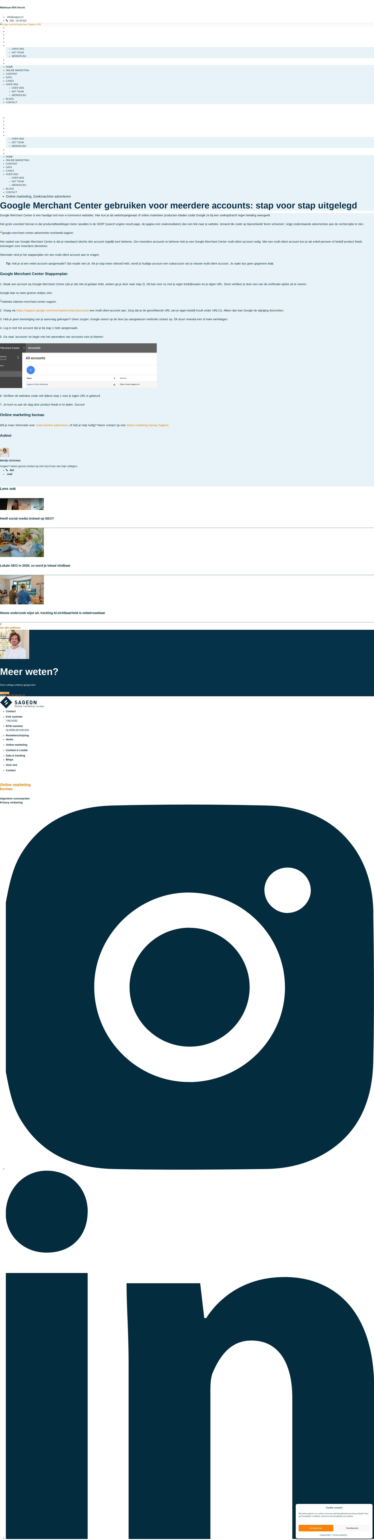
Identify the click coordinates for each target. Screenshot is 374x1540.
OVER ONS (12, 45)
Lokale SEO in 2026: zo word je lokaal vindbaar (35, 565)
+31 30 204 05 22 (16, 695)
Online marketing (15, 786)
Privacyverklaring (340, 1535)
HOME (9, 28)
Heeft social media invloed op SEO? (27, 518)
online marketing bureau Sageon (147, 425)
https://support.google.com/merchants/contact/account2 (52, 310)
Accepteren (316, 1528)
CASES (10, 42)
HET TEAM (18, 52)
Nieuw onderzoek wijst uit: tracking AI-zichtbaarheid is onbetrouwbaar (52, 613)
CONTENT (11, 35)
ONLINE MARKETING (17, 31)
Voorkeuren (352, 1528)
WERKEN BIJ (19, 56)
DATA (9, 38)
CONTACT (11, 63)
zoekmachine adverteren (52, 425)
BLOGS (10, 60)
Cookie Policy (325, 1535)
